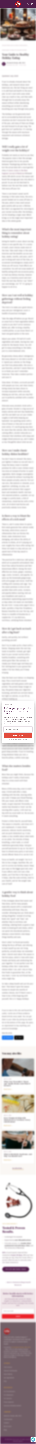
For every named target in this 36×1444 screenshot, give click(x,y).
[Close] (31, 704)
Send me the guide (18, 735)
